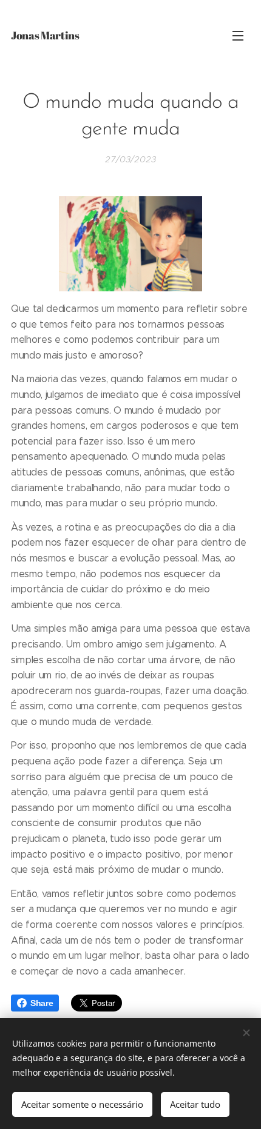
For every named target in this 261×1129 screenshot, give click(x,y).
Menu (238, 35)
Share (41, 1003)
